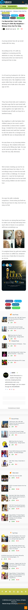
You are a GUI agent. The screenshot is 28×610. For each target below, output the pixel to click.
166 (18, 489)
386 (14, 521)
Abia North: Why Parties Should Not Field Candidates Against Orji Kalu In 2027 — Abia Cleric (17, 497)
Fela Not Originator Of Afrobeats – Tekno (17, 343)
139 (18, 508)
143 (18, 521)
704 (14, 500)
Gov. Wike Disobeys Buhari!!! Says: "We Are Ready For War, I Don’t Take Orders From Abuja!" (17, 547)
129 (6, 559)
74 (18, 568)
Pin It (22, 15)
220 (18, 477)
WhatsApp (21, 18)
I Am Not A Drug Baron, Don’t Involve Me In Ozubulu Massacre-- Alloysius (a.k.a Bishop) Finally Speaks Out (17, 537)
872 (14, 477)
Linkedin (6, 18)
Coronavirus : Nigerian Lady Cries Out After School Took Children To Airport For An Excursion (17, 565)
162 (14, 540)
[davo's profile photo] (4, 29)
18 (18, 500)
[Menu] (26, 5)
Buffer (13, 18)
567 (14, 508)
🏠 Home (3, 6)
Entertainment (12, 6)
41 (10, 559)
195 (18, 550)
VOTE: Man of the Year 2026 (15, 475)
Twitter (14, 15)
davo (7, 29)
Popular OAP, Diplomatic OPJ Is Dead (16, 360)
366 (14, 550)
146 (14, 568)
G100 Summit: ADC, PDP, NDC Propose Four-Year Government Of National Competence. (17, 319)
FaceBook (6, 15)
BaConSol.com (22, 603)
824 (14, 489)
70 (18, 540)
